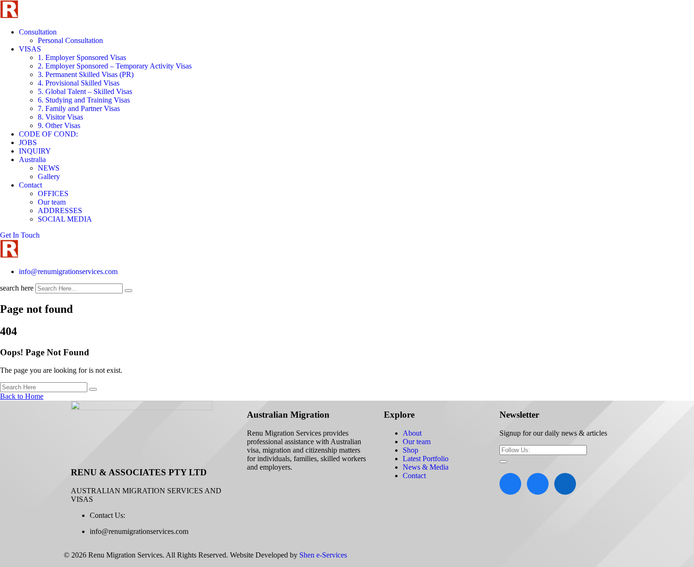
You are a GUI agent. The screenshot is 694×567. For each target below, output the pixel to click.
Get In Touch (20, 235)
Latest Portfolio (426, 459)
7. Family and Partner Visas (79, 108)
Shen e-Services (323, 555)
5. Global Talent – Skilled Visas (85, 91)
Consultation (38, 32)
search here (17, 288)
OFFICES (53, 193)
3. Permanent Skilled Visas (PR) (86, 74)
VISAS (30, 49)
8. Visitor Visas (60, 117)
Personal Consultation (70, 40)
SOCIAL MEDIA (65, 219)
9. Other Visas (59, 125)
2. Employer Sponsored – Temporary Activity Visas (115, 66)
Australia (32, 159)
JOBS (28, 142)
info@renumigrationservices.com (68, 271)
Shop (410, 450)
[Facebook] (510, 484)
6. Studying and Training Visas (84, 100)
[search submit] (128, 290)
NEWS (48, 168)
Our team (52, 202)
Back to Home (21, 396)
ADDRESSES (60, 210)
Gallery (49, 176)
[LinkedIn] (565, 484)
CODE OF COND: (48, 134)
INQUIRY (35, 151)
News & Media (426, 467)
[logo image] (9, 255)
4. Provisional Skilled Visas (78, 83)
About (412, 433)
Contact (30, 185)
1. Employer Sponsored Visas (82, 57)
